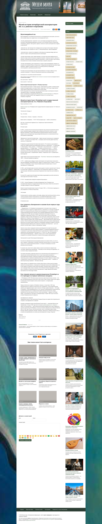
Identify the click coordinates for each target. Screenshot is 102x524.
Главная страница (24, 14)
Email (34, 418)
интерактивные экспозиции (71, 51)
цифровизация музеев (70, 126)
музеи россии (68, 85)
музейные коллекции (70, 88)
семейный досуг (79, 109)
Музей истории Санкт (25, 106)
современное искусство (70, 115)
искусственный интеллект (71, 53)
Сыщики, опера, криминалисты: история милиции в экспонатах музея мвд (27, 359)
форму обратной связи (30, 520)
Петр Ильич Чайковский (46, 156)
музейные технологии (70, 91)
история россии (69, 64)
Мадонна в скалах (44, 404)
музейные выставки (78, 85)
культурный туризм (70, 77)
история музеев (79, 61)
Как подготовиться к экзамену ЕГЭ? (73, 404)
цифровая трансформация (71, 123)
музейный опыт (69, 99)
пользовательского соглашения (47, 519)
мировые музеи (78, 80)
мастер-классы (69, 80)
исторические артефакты (71, 59)
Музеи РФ (40, 14)
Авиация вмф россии (44, 357)
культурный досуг (69, 72)
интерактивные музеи (70, 48)
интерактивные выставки (71, 45)
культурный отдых (70, 75)
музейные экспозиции (70, 96)
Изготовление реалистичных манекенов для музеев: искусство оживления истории (73, 473)
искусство (68, 56)
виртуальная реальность (71, 34)
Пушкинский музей (69, 358)
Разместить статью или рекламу (60, 509)
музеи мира (68, 83)
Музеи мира (42, 4)
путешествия (79, 107)
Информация (47, 14)
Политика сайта (38, 509)
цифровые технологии (70, 131)
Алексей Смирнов (23, 324)
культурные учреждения (71, 69)
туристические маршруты (71, 120)
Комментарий (22, 422)
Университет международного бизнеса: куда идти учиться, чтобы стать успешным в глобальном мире (73, 290)
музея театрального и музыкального (42, 76)
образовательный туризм (71, 104)
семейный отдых (69, 112)
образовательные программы (72, 101)
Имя (20, 418)
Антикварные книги (69, 151)
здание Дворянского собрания (50, 305)
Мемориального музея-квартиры (44, 93)
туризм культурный (77, 118)
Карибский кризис (69, 219)
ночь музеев (77, 99)
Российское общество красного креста (47, 382)
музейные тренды (69, 93)
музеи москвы (76, 83)
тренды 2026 (68, 118)
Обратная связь (29, 509)
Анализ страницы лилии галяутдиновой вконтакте (26, 404)
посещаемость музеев (70, 107)
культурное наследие (70, 67)
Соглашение (47, 509)
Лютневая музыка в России (71, 450)
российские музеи (69, 109)
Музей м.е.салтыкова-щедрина (27, 381)
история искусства (70, 61)
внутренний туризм (70, 40)
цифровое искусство (70, 128)
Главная (22, 509)
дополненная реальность (71, 42)
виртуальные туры (70, 37)
